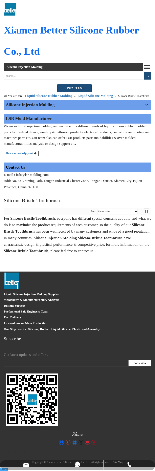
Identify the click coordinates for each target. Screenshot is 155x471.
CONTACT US (73, 88)
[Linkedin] (74, 442)
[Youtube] (87, 442)
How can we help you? (20, 153)
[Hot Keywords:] (147, 76)
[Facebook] (61, 442)
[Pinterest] (93, 442)
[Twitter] (80, 442)
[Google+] (67, 442)
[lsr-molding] (32, 399)
